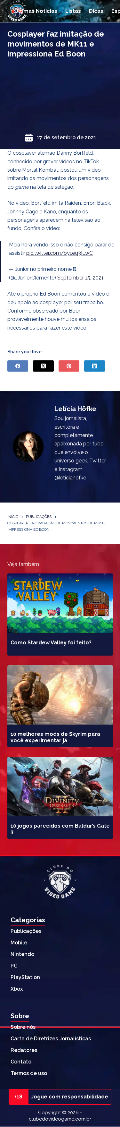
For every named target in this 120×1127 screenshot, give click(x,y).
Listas (73, 11)
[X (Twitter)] (43, 366)
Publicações (26, 931)
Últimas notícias (35, 11)
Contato (21, 1062)
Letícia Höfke (75, 409)
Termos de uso (29, 1073)
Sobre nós (23, 1027)
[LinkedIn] (94, 366)
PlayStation (25, 977)
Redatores (24, 1050)
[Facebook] (17, 366)
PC (14, 966)
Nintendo (22, 954)
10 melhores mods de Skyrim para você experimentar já (55, 737)
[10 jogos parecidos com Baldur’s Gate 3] (60, 786)
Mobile (19, 943)
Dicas (96, 11)
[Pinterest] (69, 366)
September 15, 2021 (80, 278)
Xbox (17, 989)
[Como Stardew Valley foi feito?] (60, 603)
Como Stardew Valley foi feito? (51, 643)
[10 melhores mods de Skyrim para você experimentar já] (60, 695)
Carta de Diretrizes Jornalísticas (51, 1039)
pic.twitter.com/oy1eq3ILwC (59, 253)
